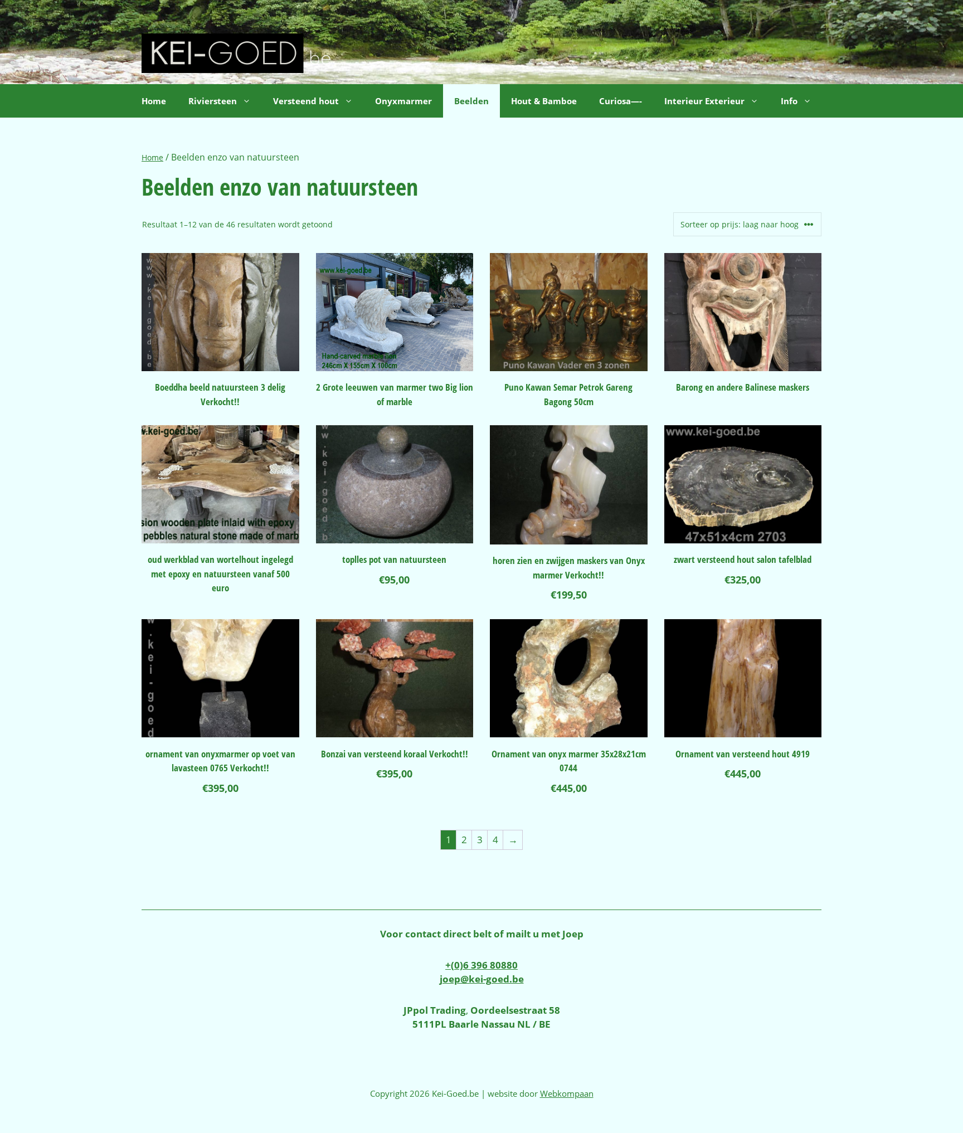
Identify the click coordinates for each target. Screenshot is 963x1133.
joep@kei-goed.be (482, 978)
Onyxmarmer (403, 100)
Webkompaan (567, 1093)
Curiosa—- (620, 100)
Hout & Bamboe (544, 100)
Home (154, 100)
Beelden (471, 100)
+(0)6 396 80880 (481, 965)
